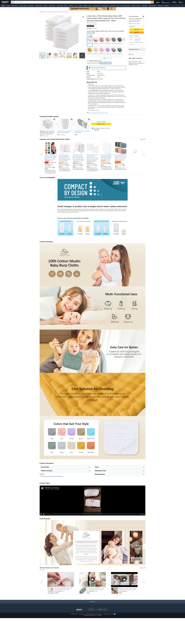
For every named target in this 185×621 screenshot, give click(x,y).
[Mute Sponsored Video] (72, 585)
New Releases (38, 5)
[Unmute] (144, 514)
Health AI (8, 5)
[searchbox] (83, 2)
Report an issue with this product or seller (97, 112)
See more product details (93, 110)
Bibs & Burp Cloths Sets (63, 11)
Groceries (45, 5)
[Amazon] (5, 2)
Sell (76, 5)
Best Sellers (31, 5)
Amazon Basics (23, 5)
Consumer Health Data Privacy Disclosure (94, 613)
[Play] (41, 514)
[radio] (42, 55)
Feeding (48, 11)
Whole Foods (52, 5)
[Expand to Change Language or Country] (96, 609)
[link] (65, 124)
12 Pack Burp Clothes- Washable (51, 488)
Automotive (113, 5)
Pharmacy (160, 5)
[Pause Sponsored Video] (72, 582)
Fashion (80, 5)
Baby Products (42, 11)
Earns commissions (55, 487)
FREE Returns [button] (90, 34)
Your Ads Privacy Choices (108, 613)
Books (65, 5)
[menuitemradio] (141, 514)
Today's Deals (60, 5)
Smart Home (145, 5)
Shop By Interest (153, 5)
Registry (85, 5)
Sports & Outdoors (136, 5)
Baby (118, 5)
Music (90, 5)
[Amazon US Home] (79, 610)
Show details (96, 130)
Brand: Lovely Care (91, 22)
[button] (3, 5)
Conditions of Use (74, 613)
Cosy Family (137, 37)
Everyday (166, 5)
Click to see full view (62, 51)
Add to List (131, 54)
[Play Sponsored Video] (92, 579)
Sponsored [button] (42, 569)
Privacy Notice (82, 613)
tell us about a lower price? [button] (55, 476)
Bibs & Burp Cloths (54, 11)
